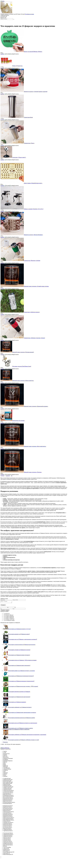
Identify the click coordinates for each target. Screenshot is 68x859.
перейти (2, 53)
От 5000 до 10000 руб (9, 619)
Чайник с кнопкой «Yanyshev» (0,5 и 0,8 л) (33, 209)
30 (9, 475)
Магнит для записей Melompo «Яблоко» (33, 51)
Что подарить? (30, 21)
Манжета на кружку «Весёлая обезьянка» (33, 234)
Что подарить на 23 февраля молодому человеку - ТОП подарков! (23, 686)
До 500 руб (7, 613)
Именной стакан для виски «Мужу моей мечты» (35, 446)
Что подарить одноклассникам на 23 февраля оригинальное (21, 644)
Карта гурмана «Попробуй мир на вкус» (33, 183)
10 (6, 475)
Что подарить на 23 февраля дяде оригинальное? (19, 696)
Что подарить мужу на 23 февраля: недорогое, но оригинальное (22, 722)
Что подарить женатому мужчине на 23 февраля (19, 691)
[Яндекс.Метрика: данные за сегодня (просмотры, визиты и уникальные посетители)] (5, 747)
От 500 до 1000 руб (9, 615)
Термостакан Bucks (28, 117)
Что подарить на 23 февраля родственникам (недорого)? (21, 675)
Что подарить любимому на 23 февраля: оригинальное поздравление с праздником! (27, 734)
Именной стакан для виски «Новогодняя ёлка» (23, 380)
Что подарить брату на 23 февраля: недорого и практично (16, 729)
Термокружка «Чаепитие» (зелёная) (32, 260)
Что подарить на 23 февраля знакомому (17, 702)
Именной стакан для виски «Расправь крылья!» (23, 352)
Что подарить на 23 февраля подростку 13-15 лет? (19, 628)
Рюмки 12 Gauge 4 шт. (17, 65)
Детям (24, 21)
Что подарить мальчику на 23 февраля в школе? (19, 634)
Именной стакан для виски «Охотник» (33, 472)
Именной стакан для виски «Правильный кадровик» (36, 406)
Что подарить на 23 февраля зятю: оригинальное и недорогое (22, 712)
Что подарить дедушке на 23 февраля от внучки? (19, 649)
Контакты (5, 742)
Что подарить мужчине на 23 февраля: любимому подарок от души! (23, 739)
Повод (37, 21)
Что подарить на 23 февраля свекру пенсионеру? (19, 665)
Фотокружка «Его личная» (18, 420)
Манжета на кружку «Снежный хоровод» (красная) (35, 91)
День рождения (4, 21)
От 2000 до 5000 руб (9, 617)
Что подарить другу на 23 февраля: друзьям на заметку (20, 728)
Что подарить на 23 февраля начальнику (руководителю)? (21, 681)
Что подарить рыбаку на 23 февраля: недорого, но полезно (21, 670)
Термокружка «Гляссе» (29, 143)
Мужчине (12, 21)
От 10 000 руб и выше (9, 620)
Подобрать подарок (29, 14)
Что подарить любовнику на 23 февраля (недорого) (19, 707)
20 (7, 475)
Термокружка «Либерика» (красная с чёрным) (34, 337)
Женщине (18, 21)
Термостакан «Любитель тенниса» (32, 312)
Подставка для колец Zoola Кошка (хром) (21, 366)
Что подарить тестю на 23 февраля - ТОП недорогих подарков (22, 660)
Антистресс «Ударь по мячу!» (19, 157)
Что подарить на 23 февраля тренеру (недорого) (19, 655)
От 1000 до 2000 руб (9, 616)
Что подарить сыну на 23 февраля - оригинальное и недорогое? (22, 639)
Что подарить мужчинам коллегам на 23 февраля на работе (21, 717)
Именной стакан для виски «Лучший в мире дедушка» (36, 286)
